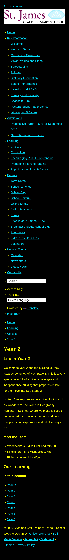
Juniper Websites (39, 533)
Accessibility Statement (39, 539)
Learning (13, 328)
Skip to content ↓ (14, 6)
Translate (33, 308)
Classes (12, 333)
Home (11, 322)
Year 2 (11, 339)
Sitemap (9, 545)
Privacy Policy (26, 545)
